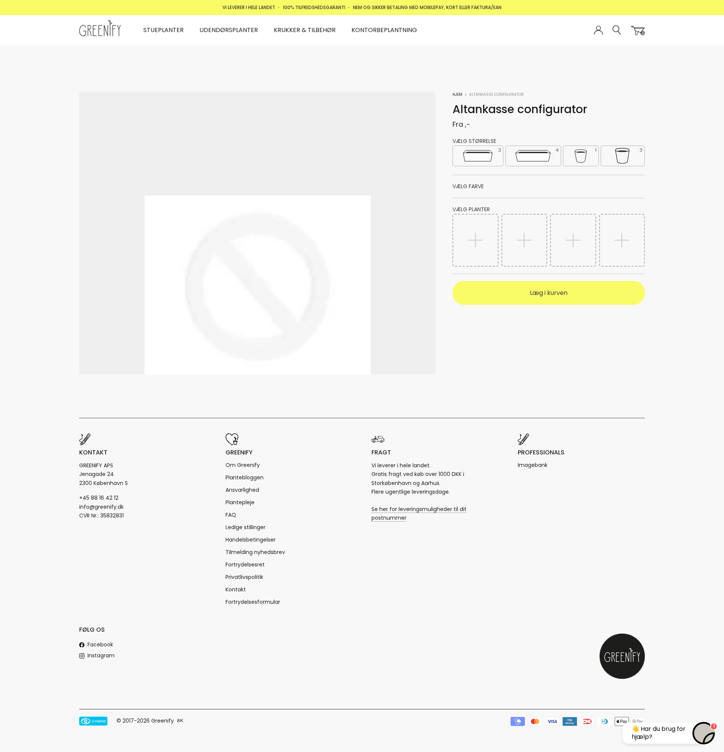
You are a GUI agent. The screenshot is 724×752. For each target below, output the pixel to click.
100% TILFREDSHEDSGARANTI (314, 7)
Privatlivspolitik (244, 577)
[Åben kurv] (638, 30)
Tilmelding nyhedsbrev (255, 552)
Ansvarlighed (242, 490)
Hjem (457, 94)
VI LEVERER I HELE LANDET (248, 7)
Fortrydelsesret (245, 564)
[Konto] (598, 30)
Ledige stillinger (245, 527)
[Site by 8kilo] (180, 721)
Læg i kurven (549, 293)
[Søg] (617, 30)
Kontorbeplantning (384, 30)
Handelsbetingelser (250, 539)
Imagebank (533, 465)
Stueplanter (163, 30)
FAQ (230, 515)
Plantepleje (240, 502)
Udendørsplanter (228, 30)
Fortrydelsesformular (252, 602)
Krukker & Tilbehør (305, 30)
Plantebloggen (244, 477)
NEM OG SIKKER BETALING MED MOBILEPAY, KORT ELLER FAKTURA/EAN (427, 7)
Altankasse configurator (496, 94)
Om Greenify (242, 465)
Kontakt (235, 589)
